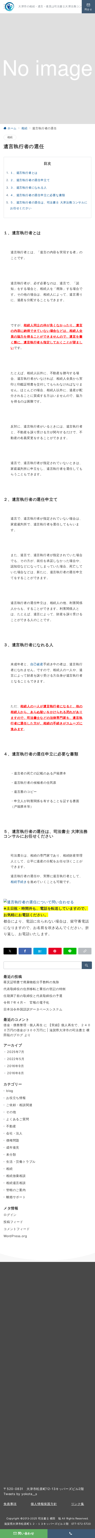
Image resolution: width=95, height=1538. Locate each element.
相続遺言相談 (16, 1183)
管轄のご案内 (16, 1190)
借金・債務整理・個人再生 (23, 1025)
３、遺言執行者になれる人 (28, 187)
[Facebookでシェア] (25, 951)
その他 (11, 1112)
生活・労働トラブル (21, 1161)
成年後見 (12, 1147)
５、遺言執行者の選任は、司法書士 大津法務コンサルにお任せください (48, 205)
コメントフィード (17, 1229)
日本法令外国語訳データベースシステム (33, 1009)
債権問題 (12, 1140)
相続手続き (19, 882)
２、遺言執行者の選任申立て (30, 180)
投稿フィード (13, 1222)
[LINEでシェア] (70, 951)
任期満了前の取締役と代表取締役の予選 (33, 996)
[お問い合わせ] (39, 902)
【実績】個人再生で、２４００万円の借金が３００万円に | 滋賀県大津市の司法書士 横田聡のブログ (47, 1030)
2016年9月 (15, 1066)
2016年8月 (15, 1073)
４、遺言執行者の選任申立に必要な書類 (37, 195)
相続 (10, 137)
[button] (84, 951)
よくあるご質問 (17, 1119)
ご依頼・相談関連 (19, 1105)
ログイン (10, 1215)
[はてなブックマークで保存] (40, 951)
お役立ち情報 (16, 1098)
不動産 (11, 1126)
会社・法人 (14, 1133)
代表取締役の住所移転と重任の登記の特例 (35, 989)
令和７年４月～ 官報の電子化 (26, 1002)
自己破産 (36, 664)
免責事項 (10, 1504)
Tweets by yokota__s (20, 1494)
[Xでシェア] (10, 951)
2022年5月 (16, 1059)
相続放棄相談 (16, 1176)
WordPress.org (15, 1236)
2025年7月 (15, 1052)
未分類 (11, 1154)
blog (9, 1091)
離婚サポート (16, 1197)
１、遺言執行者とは (24, 172)
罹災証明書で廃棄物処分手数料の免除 (31, 982)
